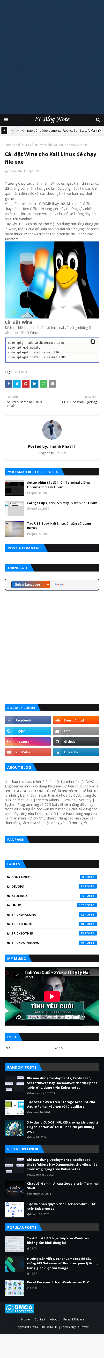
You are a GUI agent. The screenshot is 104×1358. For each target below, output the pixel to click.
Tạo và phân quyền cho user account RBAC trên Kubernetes (61, 1206)
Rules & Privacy (73, 1319)
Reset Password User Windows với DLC (58, 1282)
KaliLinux (22, 145)
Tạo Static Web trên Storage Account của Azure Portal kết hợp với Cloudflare (61, 1104)
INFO (8, 1048)
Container (47, 877)
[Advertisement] (52, 56)
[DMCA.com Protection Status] (19, 1312)
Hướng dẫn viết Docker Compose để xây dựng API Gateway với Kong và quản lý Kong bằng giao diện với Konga (62, 1263)
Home (9, 145)
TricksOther (47, 933)
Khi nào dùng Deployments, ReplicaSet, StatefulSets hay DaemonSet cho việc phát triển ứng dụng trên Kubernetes (62, 1083)
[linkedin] (76, 752)
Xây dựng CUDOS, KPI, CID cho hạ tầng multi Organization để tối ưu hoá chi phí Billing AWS (62, 1127)
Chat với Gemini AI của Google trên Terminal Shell (63, 1185)
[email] (76, 731)
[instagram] (28, 741)
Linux (47, 905)
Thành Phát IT (17, 171)
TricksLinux (47, 924)
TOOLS (58, 1048)
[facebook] (28, 720)
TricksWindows (47, 943)
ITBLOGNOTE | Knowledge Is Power (64, 1327)
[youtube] (28, 752)
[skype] (28, 731)
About (54, 1319)
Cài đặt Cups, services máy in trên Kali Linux (62, 503)
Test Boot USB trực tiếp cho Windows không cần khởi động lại (58, 1240)
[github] (76, 741)
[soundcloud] (76, 720)
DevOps (47, 886)
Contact (40, 1319)
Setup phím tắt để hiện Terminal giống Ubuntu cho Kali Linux (58, 484)
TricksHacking (47, 914)
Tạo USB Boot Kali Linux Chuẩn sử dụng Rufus (59, 525)
